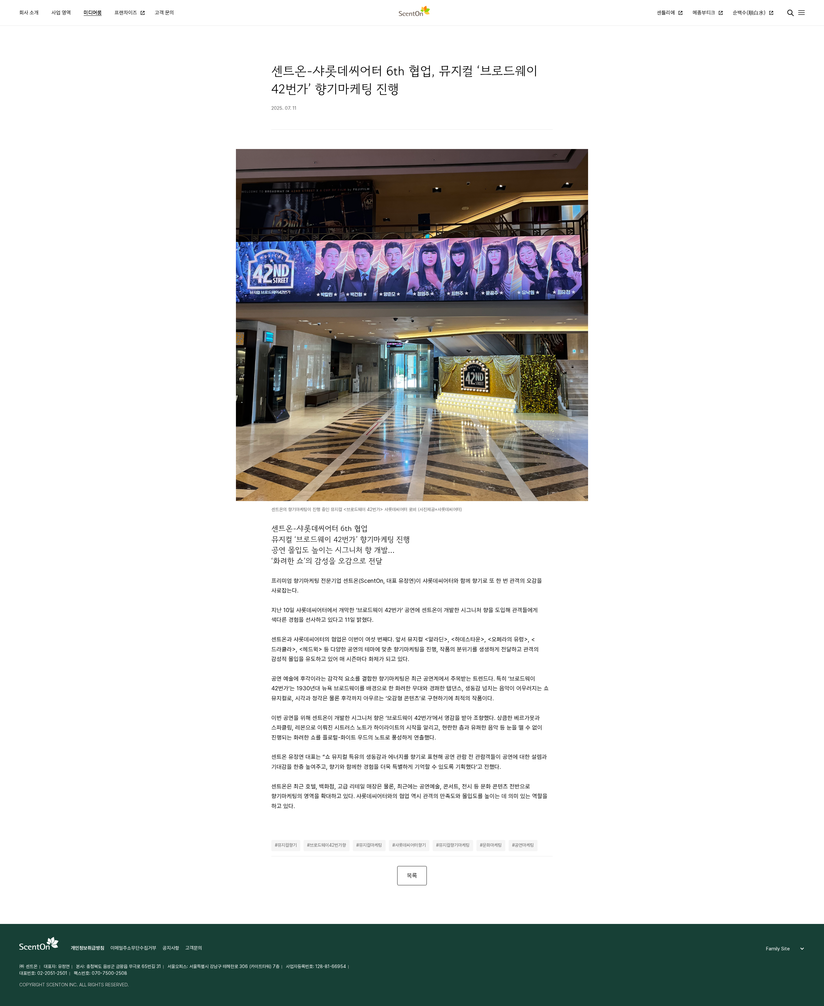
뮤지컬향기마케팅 (454, 845)
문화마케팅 (492, 845)
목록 (412, 875)
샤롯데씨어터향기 (410, 845)
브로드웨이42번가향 (328, 845)
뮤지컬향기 (287, 845)
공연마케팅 (524, 845)
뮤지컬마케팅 (370, 845)
